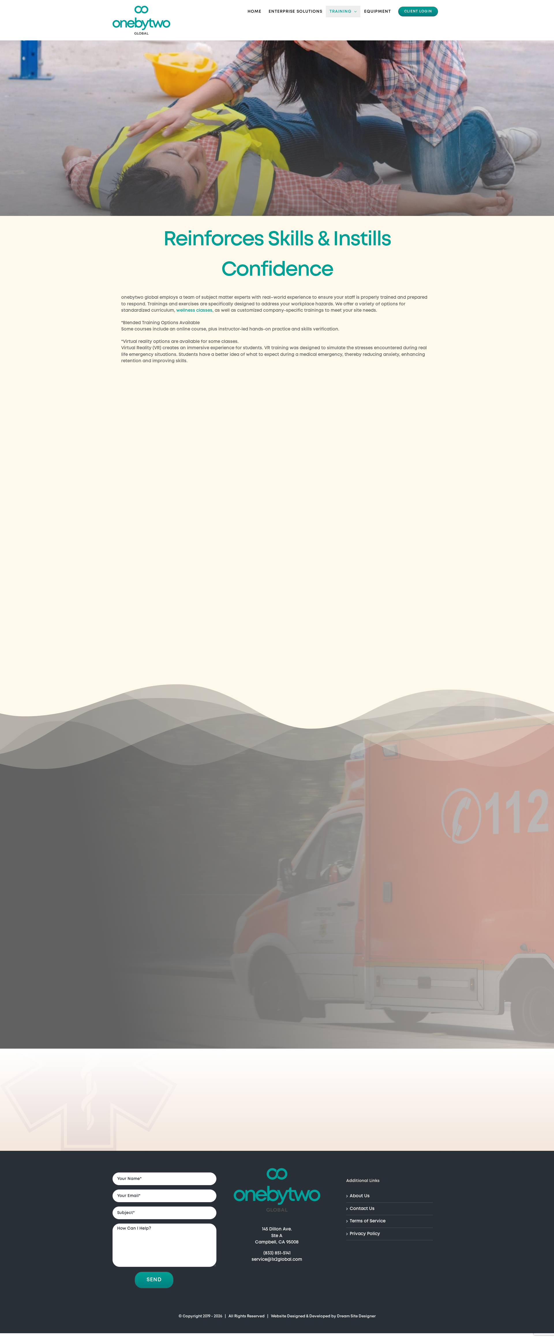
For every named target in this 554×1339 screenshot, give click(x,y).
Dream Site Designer (356, 1316)
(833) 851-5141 (277, 1253)
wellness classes (194, 311)
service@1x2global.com (277, 1260)
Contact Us (362, 1209)
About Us (360, 1196)
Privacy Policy (365, 1234)
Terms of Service (367, 1221)
